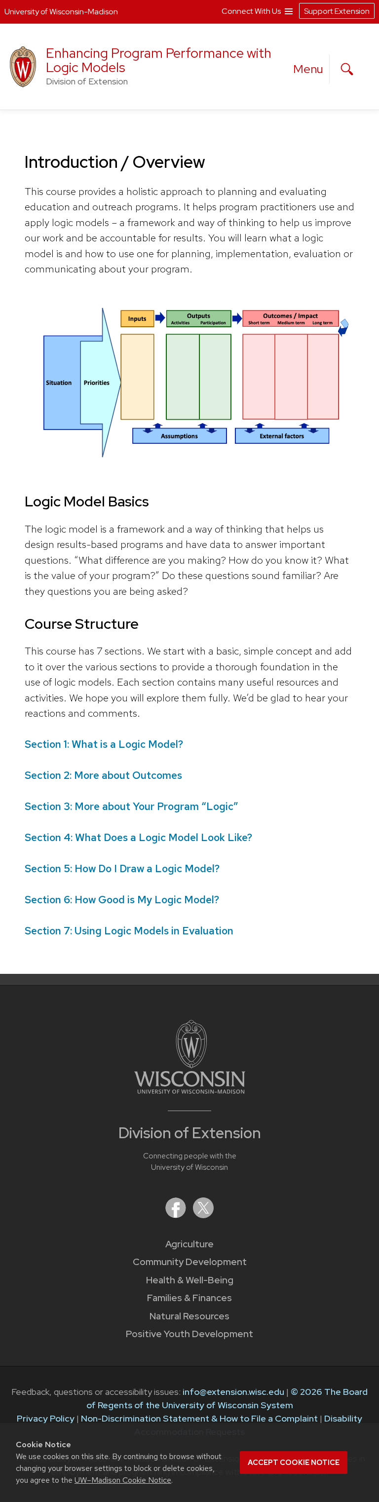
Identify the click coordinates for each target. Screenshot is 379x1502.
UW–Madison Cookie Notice (123, 1480)
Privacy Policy (46, 1418)
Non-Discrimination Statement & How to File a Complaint (199, 1418)
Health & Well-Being (189, 1280)
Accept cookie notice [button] (294, 1462)
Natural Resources (189, 1316)
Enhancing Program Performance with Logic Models (158, 60)
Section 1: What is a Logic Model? (104, 744)
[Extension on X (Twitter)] (203, 1215)
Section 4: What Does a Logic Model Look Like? (138, 837)
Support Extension (337, 11)
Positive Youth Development (189, 1334)
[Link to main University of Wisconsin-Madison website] (189, 1090)
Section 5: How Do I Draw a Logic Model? (122, 868)
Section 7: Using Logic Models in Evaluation (129, 930)
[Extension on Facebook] (176, 1215)
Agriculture (189, 1244)
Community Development (190, 1262)
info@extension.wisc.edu (233, 1391)
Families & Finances (189, 1298)
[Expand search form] (347, 69)
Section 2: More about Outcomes (103, 775)
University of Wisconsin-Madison (61, 11)
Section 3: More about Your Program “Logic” (131, 806)
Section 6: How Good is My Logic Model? (122, 899)
